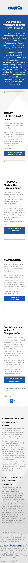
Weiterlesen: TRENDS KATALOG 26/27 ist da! (14, 153)
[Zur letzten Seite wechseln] (20, 401)
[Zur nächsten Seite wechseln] (17, 401)
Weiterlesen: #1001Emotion (14, 298)
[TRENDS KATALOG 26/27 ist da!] (14, 100)
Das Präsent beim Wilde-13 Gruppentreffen (13, 330)
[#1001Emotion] (14, 246)
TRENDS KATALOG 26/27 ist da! (13, 116)
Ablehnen (12, 561)
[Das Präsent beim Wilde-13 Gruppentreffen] (14, 314)
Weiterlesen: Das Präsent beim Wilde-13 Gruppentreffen (15, 380)
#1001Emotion (12, 260)
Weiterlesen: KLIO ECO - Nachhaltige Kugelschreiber (15, 230)
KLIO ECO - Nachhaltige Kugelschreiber (12, 185)
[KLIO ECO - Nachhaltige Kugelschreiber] (14, 169)
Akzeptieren (4, 561)
